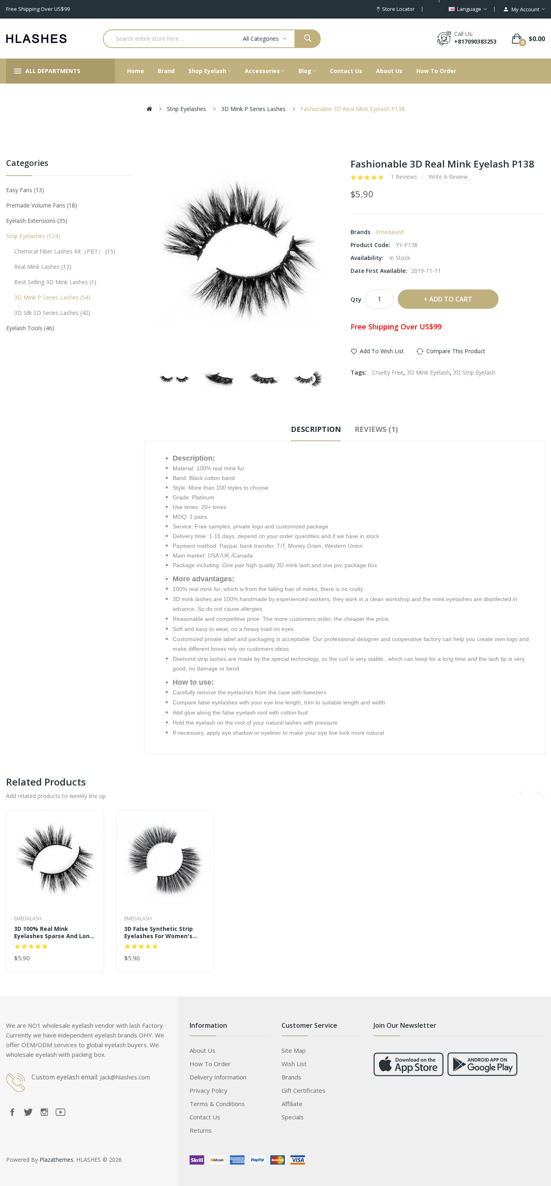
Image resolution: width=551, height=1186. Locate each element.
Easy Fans (24, 190)
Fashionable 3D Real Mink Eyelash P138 (353, 109)
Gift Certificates (304, 1090)
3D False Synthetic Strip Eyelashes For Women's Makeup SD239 (158, 932)
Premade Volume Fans (40, 205)
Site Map (294, 1050)
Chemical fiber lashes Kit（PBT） (63, 251)
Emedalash (390, 232)
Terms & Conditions (217, 1104)
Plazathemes (56, 1159)
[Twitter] (28, 1112)
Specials (293, 1117)
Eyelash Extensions (35, 220)
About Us (202, 1050)
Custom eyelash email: (64, 1077)
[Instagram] (44, 1112)
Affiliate (292, 1104)
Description (316, 429)
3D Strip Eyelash (474, 372)
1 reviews (404, 177)
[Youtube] (60, 1112)
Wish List (294, 1064)
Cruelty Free (387, 372)
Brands (291, 1077)
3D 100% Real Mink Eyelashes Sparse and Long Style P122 (54, 932)
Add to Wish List (382, 351)
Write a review (448, 177)
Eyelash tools (29, 328)
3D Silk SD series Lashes (51, 312)
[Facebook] (12, 1112)
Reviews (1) (376, 429)
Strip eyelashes (186, 109)
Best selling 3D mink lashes (54, 282)
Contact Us (205, 1117)
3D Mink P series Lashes (253, 109)
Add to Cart (450, 299)
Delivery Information (218, 1077)
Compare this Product (455, 351)
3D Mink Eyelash (428, 372)
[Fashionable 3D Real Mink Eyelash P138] (174, 380)
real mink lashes (41, 266)
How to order (210, 1064)
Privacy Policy (208, 1090)
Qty (356, 299)
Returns (201, 1130)
